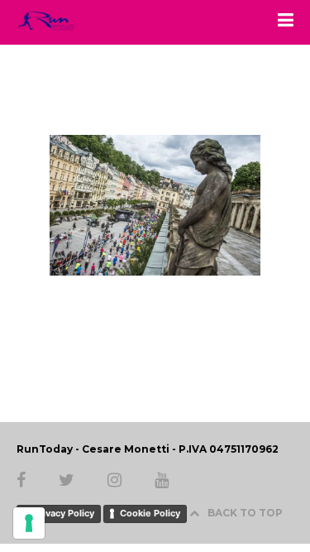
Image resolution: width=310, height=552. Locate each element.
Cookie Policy (150, 513)
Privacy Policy (63, 513)
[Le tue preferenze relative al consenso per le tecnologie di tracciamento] (29, 523)
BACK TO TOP (245, 512)
